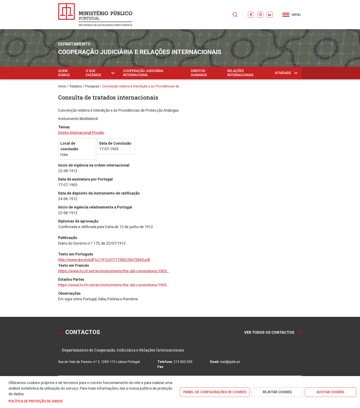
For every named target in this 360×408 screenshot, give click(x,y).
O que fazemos (93, 73)
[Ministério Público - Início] (95, 14)
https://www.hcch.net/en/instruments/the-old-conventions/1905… (113, 271)
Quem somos (64, 73)
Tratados (75, 86)
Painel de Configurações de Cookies (214, 392)
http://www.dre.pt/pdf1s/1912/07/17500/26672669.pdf (104, 260)
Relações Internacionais (240, 73)
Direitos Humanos (199, 73)
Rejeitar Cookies (277, 392)
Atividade (283, 73)
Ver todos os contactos (269, 332)
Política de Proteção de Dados (36, 401)
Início (62, 86)
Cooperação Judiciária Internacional (143, 73)
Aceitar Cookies (330, 392)
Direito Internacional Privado (81, 132)
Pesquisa (92, 86)
